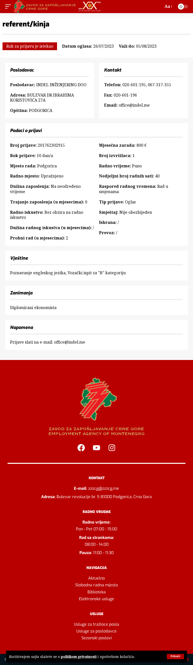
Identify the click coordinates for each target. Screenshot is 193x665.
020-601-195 (134, 84)
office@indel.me (134, 105)
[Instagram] (111, 447)
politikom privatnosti (78, 656)
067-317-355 (159, 84)
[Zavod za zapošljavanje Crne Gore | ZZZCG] (58, 6)
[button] (175, 656)
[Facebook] (81, 447)
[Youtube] (96, 447)
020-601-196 (125, 95)
